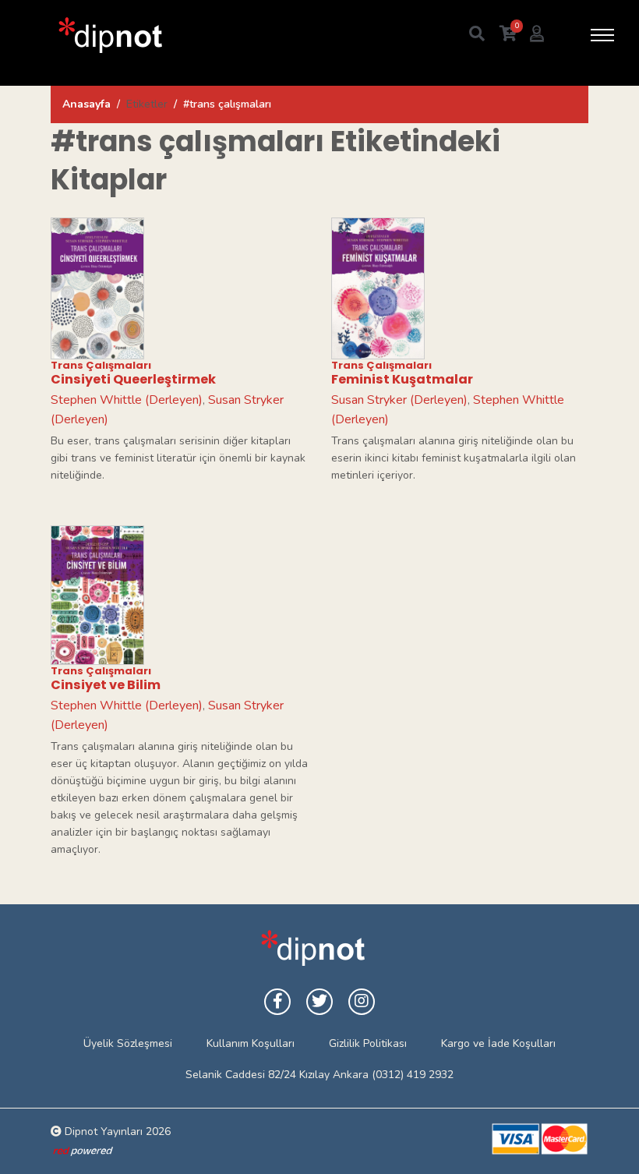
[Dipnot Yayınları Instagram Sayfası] (361, 1001)
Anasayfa (86, 104)
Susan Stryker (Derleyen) (399, 399)
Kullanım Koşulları (251, 1043)
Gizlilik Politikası (368, 1043)
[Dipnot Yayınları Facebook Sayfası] (277, 1001)
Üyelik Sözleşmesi (127, 1043)
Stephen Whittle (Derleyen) (127, 399)
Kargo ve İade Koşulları (498, 1043)
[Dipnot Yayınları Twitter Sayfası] (319, 1001)
